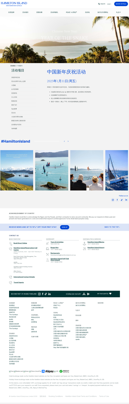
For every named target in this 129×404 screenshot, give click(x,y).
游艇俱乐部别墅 (14, 324)
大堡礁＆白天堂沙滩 (59, 336)
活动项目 (13, 65)
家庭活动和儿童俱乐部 (18, 120)
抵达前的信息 (57, 315)
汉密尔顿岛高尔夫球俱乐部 (61, 331)
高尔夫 (13, 113)
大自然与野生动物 (17, 117)
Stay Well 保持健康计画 (60, 347)
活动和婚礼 (34, 315)
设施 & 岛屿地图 (58, 326)
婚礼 (32, 319)
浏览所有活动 (15, 77)
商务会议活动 (35, 317)
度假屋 (11, 321)
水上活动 (14, 97)
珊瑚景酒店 (12, 310)
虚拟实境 (34, 331)
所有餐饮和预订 (36, 305)
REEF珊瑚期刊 (57, 345)
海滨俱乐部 (12, 317)
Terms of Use (104, 396)
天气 (54, 329)
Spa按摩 (14, 109)
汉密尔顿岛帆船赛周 (82, 332)
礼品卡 (78, 310)
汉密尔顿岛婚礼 (80, 337)
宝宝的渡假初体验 (14, 326)
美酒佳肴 (34, 303)
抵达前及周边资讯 (59, 322)
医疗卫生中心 (57, 324)
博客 (32, 329)
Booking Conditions (56, 396)
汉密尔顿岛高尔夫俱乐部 (83, 328)
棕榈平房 (12, 312)
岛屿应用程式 (57, 340)
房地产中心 (56, 305)
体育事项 (34, 322)
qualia (18, 263)
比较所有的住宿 (14, 307)
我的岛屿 (34, 327)
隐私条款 (43, 396)
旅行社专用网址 (80, 303)
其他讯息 (78, 325)
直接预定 (12, 305)
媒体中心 (56, 343)
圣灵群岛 (14, 93)
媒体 (77, 320)
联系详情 (100, 303)
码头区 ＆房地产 (58, 303)
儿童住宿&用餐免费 (37, 307)
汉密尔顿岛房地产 (81, 335)
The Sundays (13, 314)
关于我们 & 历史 (58, 319)
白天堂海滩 (14, 89)
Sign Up (64, 227)
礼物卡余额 (34, 336)
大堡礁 (13, 85)
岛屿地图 (14, 128)
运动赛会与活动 (16, 124)
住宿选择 (12, 303)
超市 (32, 310)
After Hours (18, 272)
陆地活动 (14, 101)
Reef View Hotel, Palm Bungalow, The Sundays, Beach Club (25, 258)
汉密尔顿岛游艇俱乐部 (60, 333)
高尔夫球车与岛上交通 (18, 81)
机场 (54, 317)
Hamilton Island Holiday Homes (23, 267)
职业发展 (78, 315)
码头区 (55, 307)
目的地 (55, 312)
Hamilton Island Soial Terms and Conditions (81, 396)
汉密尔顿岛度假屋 (81, 330)
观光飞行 (14, 105)
